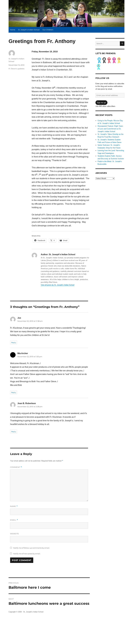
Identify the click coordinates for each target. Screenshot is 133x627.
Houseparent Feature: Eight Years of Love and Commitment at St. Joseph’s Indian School (110, 128)
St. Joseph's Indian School (33, 612)
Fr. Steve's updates (16, 69)
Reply (13, 342)
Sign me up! (101, 103)
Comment (16, 467)
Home (12, 30)
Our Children (47, 30)
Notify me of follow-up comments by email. (31, 548)
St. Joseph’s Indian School (28, 30)
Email (14, 520)
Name (14, 506)
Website (14, 534)
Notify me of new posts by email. (27, 554)
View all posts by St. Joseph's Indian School (57, 285)
